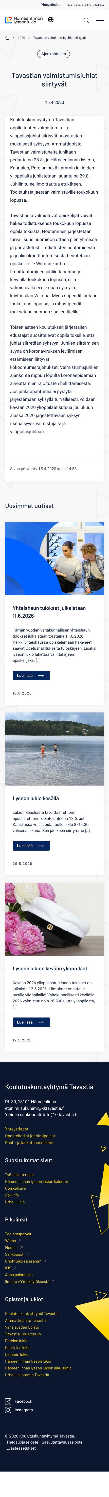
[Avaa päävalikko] (100, 20)
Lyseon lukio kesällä (36, 798)
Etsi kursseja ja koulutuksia (84, 5)
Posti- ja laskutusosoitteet (29, 1142)
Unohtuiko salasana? (23, 1261)
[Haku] (85, 20)
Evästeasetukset (21, 1448)
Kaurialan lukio (18, 1347)
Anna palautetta (19, 1274)
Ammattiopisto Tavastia (26, 1320)
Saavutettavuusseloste (62, 1442)
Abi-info (12, 1195)
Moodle (11, 1247)
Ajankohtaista (53, 54)
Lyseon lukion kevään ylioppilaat (50, 968)
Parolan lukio (16, 1340)
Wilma (10, 1240)
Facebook (23, 1401)
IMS (8, 1268)
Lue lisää (25, 675)
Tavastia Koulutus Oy (23, 1334)
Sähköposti (15, 1254)
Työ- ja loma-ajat (19, 1174)
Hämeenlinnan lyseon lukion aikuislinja (38, 1368)
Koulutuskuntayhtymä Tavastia (32, 1313)
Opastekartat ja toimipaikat (30, 1135)
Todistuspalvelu (18, 1234)
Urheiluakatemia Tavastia (27, 1374)
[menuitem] (53, 5)
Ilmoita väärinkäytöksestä (27, 1281)
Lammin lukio (16, 1354)
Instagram (24, 1410)
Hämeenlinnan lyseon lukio (28, 1361)
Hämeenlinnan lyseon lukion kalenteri (37, 1181)
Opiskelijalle (15, 1188)
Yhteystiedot (50, 5)
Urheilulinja (15, 1202)
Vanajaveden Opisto (22, 1327)
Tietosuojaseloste (22, 1442)
